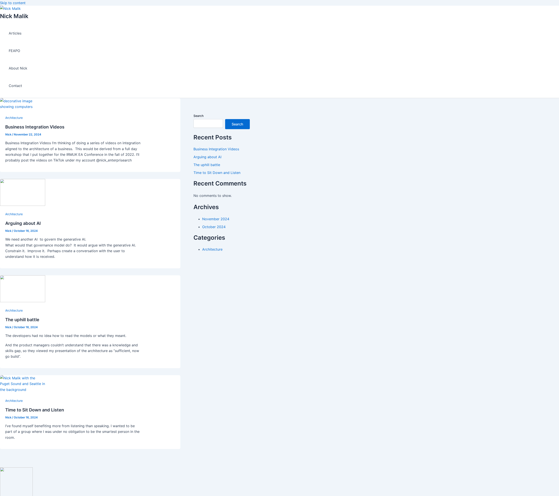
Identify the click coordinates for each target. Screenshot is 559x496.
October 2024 (214, 227)
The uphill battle (22, 319)
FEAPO (14, 51)
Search (198, 116)
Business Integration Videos (34, 127)
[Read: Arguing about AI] (22, 204)
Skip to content (13, 3)
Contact (15, 85)
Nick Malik (14, 16)
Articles (15, 33)
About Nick (18, 68)
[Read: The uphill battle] (22, 301)
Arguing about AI (23, 223)
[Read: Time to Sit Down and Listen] (22, 389)
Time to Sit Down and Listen (34, 410)
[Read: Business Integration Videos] (22, 106)
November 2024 (215, 219)
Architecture (14, 118)
